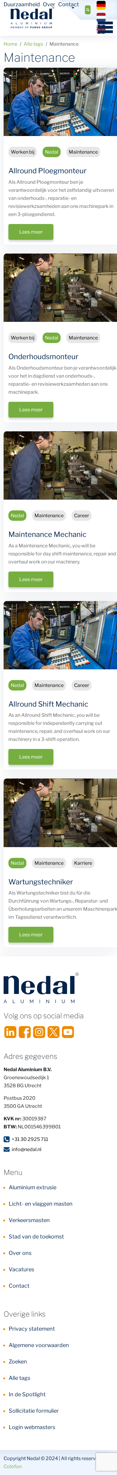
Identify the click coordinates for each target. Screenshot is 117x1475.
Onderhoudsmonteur (43, 356)
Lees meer (31, 232)
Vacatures (21, 1269)
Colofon (13, 1466)
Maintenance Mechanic (47, 534)
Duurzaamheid (22, 4)
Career (81, 515)
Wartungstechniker (40, 882)
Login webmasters (32, 1427)
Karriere (83, 863)
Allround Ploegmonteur (47, 170)
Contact (68, 4)
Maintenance (83, 152)
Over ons (20, 1253)
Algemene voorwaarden (39, 1345)
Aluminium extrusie (32, 1187)
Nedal (51, 152)
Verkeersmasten (29, 1220)
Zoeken (18, 1361)
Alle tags (19, 1378)
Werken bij (22, 152)
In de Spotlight (27, 1394)
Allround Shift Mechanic (48, 704)
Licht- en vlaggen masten (41, 1204)
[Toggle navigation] (103, 27)
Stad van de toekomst (36, 1236)
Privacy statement (32, 1329)
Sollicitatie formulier (34, 1411)
